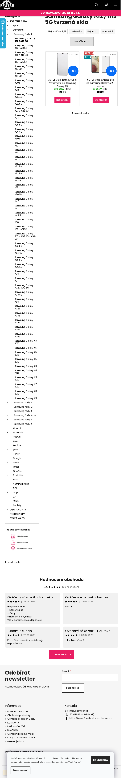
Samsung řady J (23, 411)
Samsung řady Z (23, 424)
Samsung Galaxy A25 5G (24, 123)
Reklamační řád (16, 726)
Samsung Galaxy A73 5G (24, 293)
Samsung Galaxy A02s (24, 307)
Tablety (17, 505)
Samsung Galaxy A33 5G (24, 172)
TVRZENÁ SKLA (18, 21)
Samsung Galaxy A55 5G (24, 258)
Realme (17, 445)
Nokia (16, 462)
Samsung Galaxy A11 (26, 398)
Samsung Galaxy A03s (24, 314)
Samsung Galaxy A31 (24, 151)
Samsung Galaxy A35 (24, 186)
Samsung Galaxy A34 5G (24, 179)
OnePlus (17, 471)
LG (14, 496)
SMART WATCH (18, 518)
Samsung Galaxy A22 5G (24, 102)
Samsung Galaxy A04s (24, 321)
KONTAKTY (13, 722)
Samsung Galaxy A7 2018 (26, 386)
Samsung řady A (23, 34)
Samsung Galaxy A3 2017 (26, 342)
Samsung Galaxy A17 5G (24, 75)
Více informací (74, 762)
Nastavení (20, 770)
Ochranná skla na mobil (20, 733)
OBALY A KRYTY (18, 509)
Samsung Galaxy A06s (24, 335)
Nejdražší (92, 31)
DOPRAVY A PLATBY (17, 711)
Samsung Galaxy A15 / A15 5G (24, 61)
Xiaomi (17, 428)
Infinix (16, 466)
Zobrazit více (61, 654)
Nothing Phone (21, 484)
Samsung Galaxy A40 (24, 200)
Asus (15, 479)
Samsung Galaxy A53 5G (24, 245)
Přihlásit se (72, 688)
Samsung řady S (23, 402)
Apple (16, 25)
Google (17, 458)
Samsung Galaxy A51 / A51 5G (24, 228)
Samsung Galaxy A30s (24, 137)
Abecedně (108, 31)
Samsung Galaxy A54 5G (24, 252)
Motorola (18, 432)
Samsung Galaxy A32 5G (24, 165)
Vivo (15, 441)
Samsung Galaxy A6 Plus (26, 372)
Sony (15, 449)
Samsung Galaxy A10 (24, 144)
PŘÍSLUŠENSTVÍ (17, 514)
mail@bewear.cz (79, 710)
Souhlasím (100, 760)
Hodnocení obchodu (62, 579)
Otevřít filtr (81, 41)
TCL (15, 488)
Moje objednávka (16, 741)
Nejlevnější (76, 31)
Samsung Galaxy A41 (24, 207)
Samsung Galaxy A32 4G (24, 158)
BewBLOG (12, 730)
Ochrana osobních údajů (21, 718)
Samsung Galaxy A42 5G (24, 214)
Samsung (18, 29)
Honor (16, 453)
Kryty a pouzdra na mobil (21, 737)
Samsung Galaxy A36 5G (24, 193)
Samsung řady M (23, 406)
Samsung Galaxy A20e (24, 82)
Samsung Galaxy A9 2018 (26, 379)
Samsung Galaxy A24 (24, 116)
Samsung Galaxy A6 (26, 366)
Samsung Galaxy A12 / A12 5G (25, 40)
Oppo (16, 492)
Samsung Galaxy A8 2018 (26, 392)
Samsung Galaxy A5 (26, 347)
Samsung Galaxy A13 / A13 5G (24, 47)
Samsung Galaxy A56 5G (24, 266)
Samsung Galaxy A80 (24, 300)
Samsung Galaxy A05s (24, 328)
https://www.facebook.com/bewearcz (91, 718)
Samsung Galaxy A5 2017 (26, 360)
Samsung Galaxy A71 (24, 279)
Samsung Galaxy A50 (24, 221)
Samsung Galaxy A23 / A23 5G (24, 109)
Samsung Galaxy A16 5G (24, 68)
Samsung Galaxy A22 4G (24, 96)
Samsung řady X (23, 419)
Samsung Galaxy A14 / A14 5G (24, 54)
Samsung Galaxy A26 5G (24, 130)
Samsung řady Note (25, 415)
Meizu (16, 501)
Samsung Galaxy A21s (24, 88)
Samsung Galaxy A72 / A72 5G (24, 286)
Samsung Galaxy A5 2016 (26, 353)
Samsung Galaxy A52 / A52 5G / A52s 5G (25, 236)
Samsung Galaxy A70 (24, 272)
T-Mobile (18, 475)
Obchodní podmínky (18, 715)
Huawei (17, 436)
